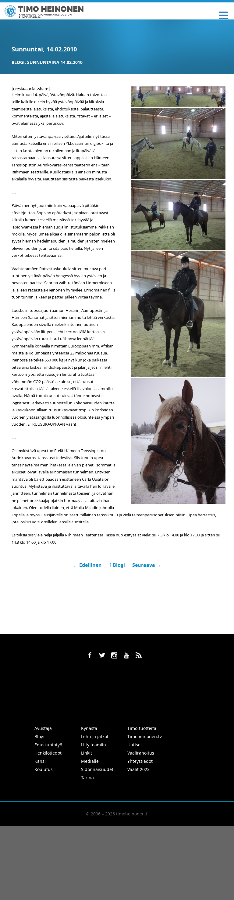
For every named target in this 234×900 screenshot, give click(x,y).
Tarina (87, 777)
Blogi (18, 62)
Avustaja (43, 728)
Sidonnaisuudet (97, 769)
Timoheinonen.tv (144, 736)
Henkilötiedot (48, 753)
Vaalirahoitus (140, 753)
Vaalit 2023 (138, 769)
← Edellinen (88, 565)
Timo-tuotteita (141, 728)
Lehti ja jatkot (94, 736)
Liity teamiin (93, 745)
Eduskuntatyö (48, 745)
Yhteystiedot (140, 761)
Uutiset (134, 745)
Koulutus (43, 769)
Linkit (86, 753)
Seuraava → (146, 565)
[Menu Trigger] (223, 14)
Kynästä (89, 728)
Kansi (40, 761)
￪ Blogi (117, 565)
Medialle (90, 761)
